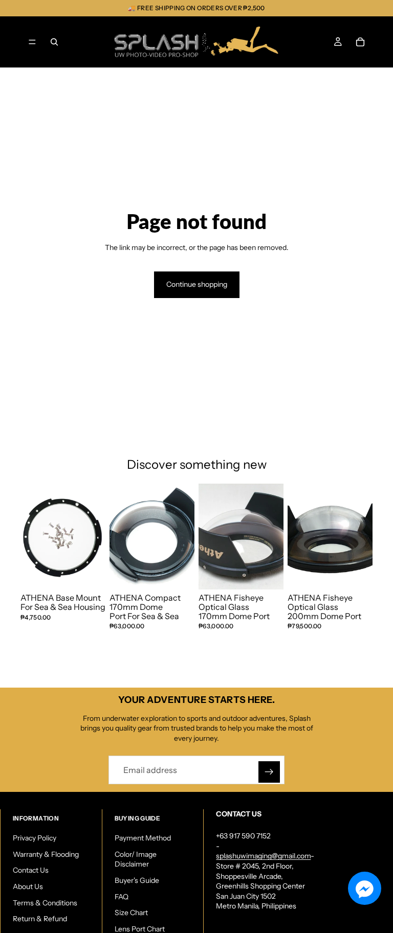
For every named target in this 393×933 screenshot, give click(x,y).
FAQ (121, 896)
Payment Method (143, 838)
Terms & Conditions (45, 902)
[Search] (54, 42)
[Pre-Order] (178, 574)
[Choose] (267, 574)
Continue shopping (196, 284)
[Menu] (32, 42)
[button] (364, 888)
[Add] (89, 574)
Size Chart (131, 912)
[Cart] (360, 42)
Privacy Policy (34, 838)
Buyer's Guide (137, 880)
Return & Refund (40, 918)
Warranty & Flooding (46, 854)
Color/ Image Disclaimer (136, 859)
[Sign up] (269, 772)
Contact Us (31, 870)
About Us (28, 886)
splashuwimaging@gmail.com (263, 855)
